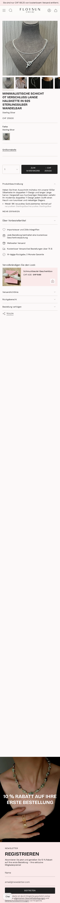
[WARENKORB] (55, 10)
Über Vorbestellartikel (14, 220)
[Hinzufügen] (52, 281)
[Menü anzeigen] (4, 10)
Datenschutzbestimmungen (17, 900)
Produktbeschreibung (12, 184)
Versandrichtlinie (10, 292)
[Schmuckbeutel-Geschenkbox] (11, 277)
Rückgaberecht (9, 299)
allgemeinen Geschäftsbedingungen (29, 898)
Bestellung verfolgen (12, 306)
